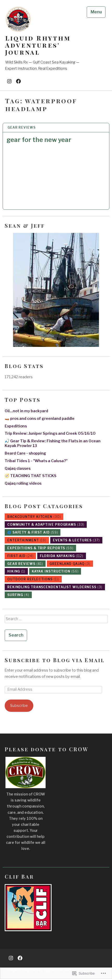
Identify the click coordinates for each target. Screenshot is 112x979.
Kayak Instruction (55, 571)
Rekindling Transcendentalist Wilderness (54, 587)
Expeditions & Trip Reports (40, 548)
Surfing (18, 595)
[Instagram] (9, 81)
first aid (20, 556)
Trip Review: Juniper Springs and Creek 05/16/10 (50, 433)
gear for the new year (39, 140)
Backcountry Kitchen (34, 517)
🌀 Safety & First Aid (32, 532)
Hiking (16, 571)
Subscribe (19, 705)
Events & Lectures (76, 540)
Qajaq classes (17, 468)
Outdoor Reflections (33, 579)
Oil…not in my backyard (26, 411)
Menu (96, 11)
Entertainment (26, 540)
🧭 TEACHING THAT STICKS (31, 475)
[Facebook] (18, 81)
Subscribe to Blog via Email (55, 659)
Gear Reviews (22, 127)
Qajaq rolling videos (23, 483)
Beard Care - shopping (25, 453)
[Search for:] (56, 620)
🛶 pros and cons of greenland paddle (39, 418)
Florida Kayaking (61, 556)
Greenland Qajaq (69, 564)
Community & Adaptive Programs (45, 524)
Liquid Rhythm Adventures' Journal (38, 45)
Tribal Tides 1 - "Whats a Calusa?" (36, 461)
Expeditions (16, 426)
